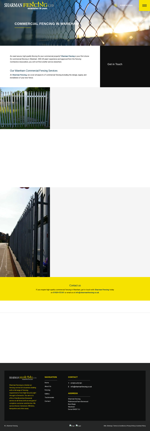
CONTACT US (71, 118)
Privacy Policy (131, 426)
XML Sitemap (108, 426)
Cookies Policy (141, 426)
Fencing (47, 390)
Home (47, 383)
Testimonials (49, 397)
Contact (48, 401)
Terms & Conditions (119, 426)
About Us (48, 386)
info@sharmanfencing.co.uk (81, 387)
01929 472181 (126, 5)
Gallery (47, 394)
